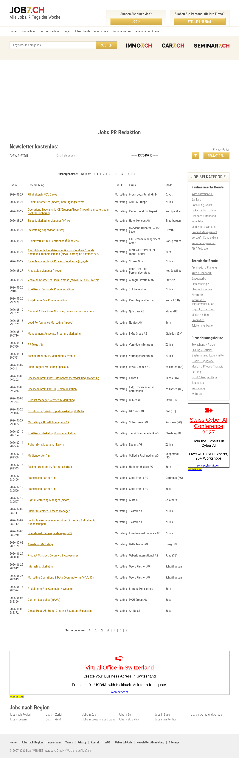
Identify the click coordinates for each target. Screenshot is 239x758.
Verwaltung (198, 388)
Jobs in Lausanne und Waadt (99, 719)
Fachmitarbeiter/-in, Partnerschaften (50, 467)
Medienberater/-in (39, 455)
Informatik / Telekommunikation (203, 302)
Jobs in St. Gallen (128, 719)
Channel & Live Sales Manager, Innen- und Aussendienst (61, 311)
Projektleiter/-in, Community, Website (50, 588)
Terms (69, 742)
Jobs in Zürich (54, 714)
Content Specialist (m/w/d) (44, 600)
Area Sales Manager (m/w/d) (45, 270)
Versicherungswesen (203, 243)
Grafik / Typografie (203, 361)
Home (13, 31)
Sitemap (174, 742)
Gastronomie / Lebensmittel (208, 355)
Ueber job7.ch (123, 742)
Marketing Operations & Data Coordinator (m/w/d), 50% (61, 577)
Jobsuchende (82, 31)
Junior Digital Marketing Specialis (48, 367)
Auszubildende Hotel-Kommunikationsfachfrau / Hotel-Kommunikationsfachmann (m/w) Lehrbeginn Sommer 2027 (64, 252)
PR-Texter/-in (36, 344)
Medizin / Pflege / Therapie (207, 366)
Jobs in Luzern (18, 719)
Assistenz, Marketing (40, 544)
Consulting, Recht (202, 205)
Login (67, 31)
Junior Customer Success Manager (49, 511)
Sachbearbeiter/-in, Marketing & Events (51, 356)
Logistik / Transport (203, 309)
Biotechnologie (200, 284)
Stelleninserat (199, 22)
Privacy (81, 742)
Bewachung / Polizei (203, 344)
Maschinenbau (200, 315)
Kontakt (95, 742)
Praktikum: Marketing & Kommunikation (52, 433)
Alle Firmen (101, 31)
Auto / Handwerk (202, 273)
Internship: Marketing (41, 566)
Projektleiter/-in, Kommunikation (47, 300)
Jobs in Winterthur (165, 719)
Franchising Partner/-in (42, 478)
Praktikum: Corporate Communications (51, 289)
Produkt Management (204, 232)
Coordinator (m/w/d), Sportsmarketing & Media (56, 411)
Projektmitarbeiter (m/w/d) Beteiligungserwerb (56, 202)
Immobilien (198, 221)
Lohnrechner (28, 31)
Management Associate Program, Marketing (54, 333)
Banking (196, 199)
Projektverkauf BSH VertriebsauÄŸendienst (54, 241)
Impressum (54, 742)
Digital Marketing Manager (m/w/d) (49, 500)
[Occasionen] (173, 46)
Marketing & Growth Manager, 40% (48, 422)
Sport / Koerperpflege (204, 377)
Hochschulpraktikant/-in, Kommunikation (52, 389)
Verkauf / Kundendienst (205, 237)
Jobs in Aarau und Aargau (206, 714)
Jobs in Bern (125, 714)
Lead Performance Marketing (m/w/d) (50, 322)
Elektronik (197, 295)
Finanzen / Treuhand (204, 216)
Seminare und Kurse (147, 31)
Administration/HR (202, 194)
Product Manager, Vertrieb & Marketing (51, 400)
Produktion (198, 320)
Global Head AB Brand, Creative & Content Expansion (60, 611)
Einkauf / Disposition (204, 210)
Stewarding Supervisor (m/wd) (46, 230)
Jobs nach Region (20, 714)
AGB (107, 742)
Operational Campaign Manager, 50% (50, 533)
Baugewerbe (199, 278)
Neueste (86, 174)
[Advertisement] (119, 93)
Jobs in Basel (162, 714)
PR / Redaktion (200, 248)
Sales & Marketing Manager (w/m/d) (50, 220)
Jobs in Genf (53, 719)
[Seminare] (211, 46)
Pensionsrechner (50, 31)
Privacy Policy (221, 149)
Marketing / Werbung (204, 227)
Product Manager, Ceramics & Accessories (53, 555)
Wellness (197, 394)
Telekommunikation (203, 325)
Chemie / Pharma (202, 289)
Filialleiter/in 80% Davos (42, 194)
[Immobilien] (139, 46)
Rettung (196, 372)
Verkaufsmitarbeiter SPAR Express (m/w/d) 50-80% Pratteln (63, 280)
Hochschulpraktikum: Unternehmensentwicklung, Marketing (63, 378)
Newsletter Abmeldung (150, 742)
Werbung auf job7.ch (78, 750)
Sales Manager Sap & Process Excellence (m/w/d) (58, 261)
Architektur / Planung (204, 267)
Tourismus (198, 383)
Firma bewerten (121, 31)
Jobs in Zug (89, 714)
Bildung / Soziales (202, 350)
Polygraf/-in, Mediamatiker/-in (46, 444)
